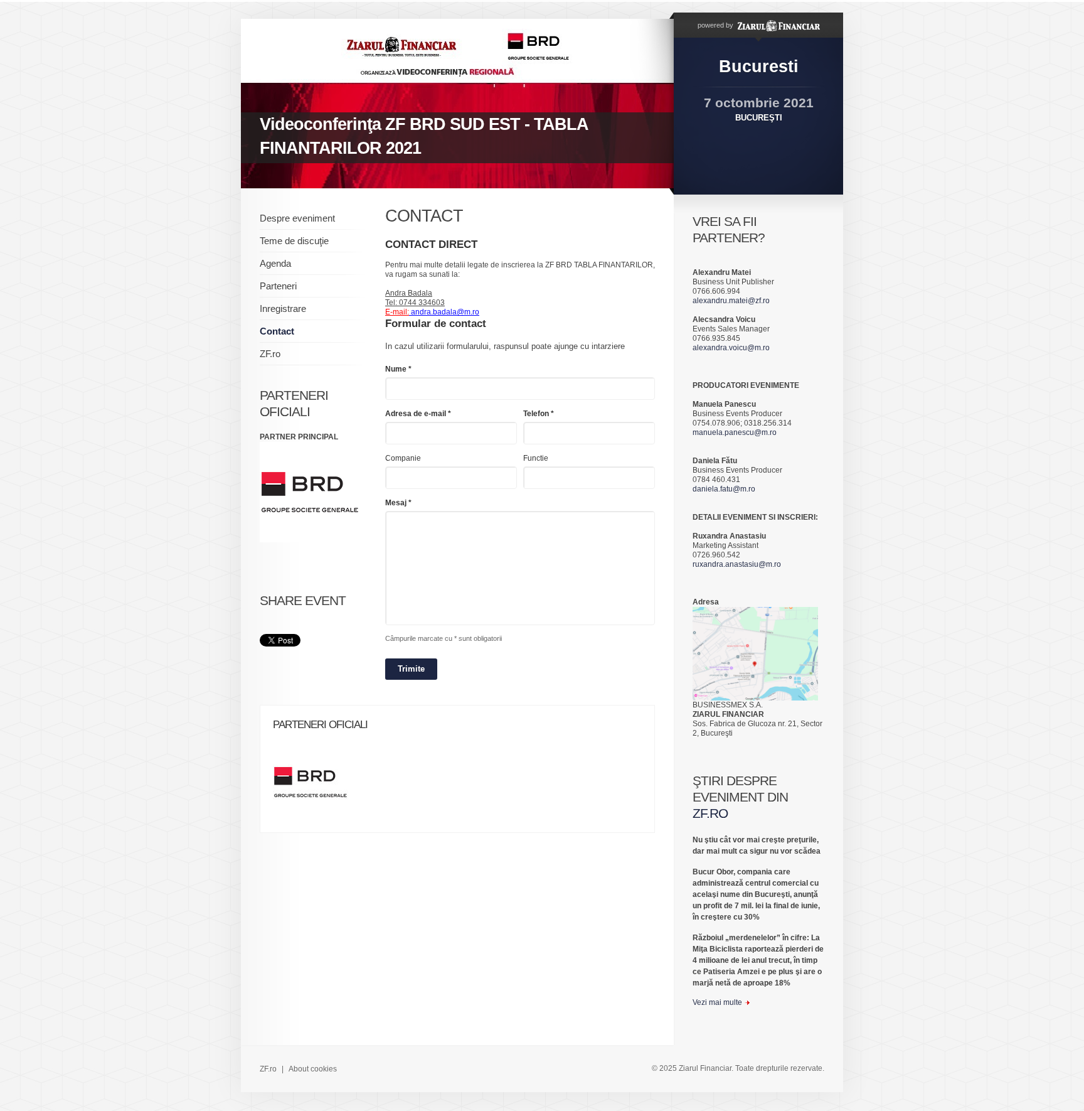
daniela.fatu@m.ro (724, 489)
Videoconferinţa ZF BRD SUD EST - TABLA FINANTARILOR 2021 (424, 136)
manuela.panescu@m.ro (735, 432)
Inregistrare (283, 308)
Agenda (275, 263)
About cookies (313, 1069)
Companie (403, 458)
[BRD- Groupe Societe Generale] (317, 785)
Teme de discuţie (294, 240)
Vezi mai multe (717, 1002)
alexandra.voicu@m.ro (731, 347)
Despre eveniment (297, 218)
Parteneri (278, 286)
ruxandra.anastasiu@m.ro (737, 564)
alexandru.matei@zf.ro (731, 300)
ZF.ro (270, 353)
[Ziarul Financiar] (777, 25)
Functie (535, 458)
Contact (277, 331)
